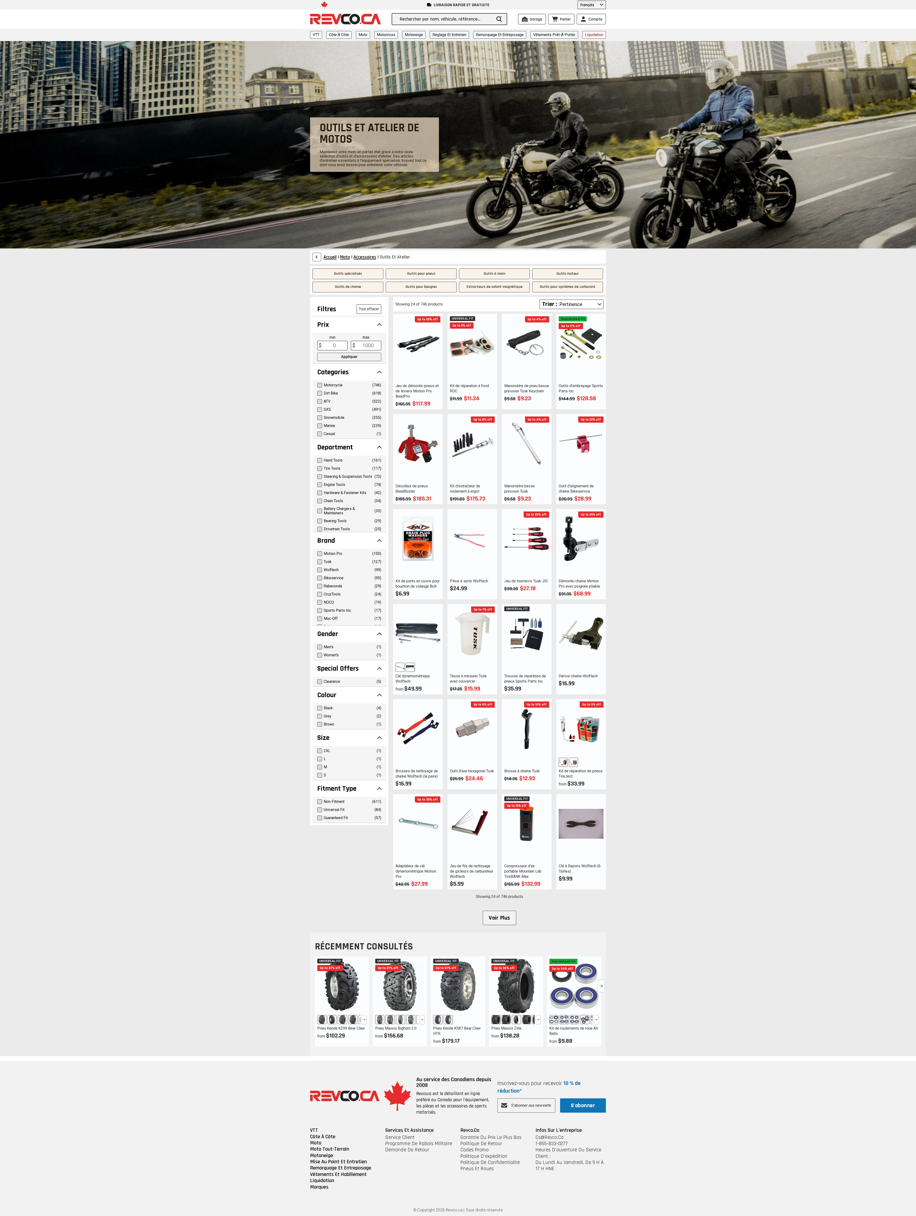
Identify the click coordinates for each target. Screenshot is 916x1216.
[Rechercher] (499, 19)
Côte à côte (339, 34)
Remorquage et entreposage (500, 34)
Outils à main (494, 273)
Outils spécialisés (348, 273)
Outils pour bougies (421, 286)
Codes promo (474, 1150)
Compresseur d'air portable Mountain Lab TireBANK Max (522, 871)
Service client (400, 1137)
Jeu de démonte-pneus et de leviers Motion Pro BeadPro (417, 391)
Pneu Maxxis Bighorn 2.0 (395, 1028)
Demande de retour (407, 1150)
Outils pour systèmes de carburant (567, 286)
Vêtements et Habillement (338, 1174)
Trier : (549, 304)
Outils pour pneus (421, 273)
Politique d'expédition (483, 1156)
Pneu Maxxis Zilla (506, 1028)
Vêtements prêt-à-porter (554, 34)
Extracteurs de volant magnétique (494, 286)
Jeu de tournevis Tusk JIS (526, 581)
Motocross (386, 34)
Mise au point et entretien (338, 1162)
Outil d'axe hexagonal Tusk (472, 771)
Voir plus (499, 917)
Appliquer (349, 356)
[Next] (364, 1019)
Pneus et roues (477, 1169)
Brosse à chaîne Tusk (522, 771)
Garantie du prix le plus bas (490, 1137)
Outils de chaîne (348, 286)
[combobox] (446, 19)
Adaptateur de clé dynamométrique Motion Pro (416, 871)
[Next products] (601, 986)
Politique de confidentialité (490, 1162)
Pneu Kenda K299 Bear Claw (341, 1028)
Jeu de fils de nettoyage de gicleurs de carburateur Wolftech (471, 871)
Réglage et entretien (449, 34)
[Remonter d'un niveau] (316, 257)
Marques (319, 1187)
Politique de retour (481, 1144)
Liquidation (594, 34)
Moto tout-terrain (329, 1149)
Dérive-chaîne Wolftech (578, 676)
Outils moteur (568, 273)
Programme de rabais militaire (418, 1144)
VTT (316, 34)
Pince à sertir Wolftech (469, 581)
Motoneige (414, 34)
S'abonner (583, 1105)
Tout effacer (369, 309)
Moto (363, 34)
